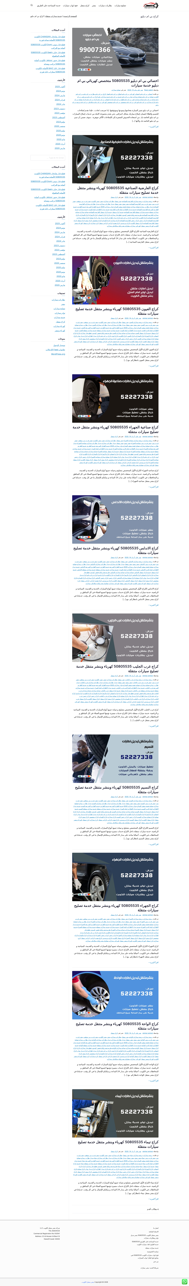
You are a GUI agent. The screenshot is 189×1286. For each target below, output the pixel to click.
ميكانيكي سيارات (112, 226)
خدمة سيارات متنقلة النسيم (87, 809)
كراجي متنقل (103, 223)
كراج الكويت (143, 218)
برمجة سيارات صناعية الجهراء (133, 440)
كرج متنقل (86, 223)
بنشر (94, 5)
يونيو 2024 (60, 91)
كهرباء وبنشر (60, 330)
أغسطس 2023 (58, 117)
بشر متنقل (118, 201)
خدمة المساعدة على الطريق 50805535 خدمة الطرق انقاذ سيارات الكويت (145, 1243)
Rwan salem (148, 90)
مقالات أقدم (152, 1209)
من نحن (155, 1261)
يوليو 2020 (60, 130)
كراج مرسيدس (125, 223)
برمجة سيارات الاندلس (135, 561)
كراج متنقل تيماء (144, 1174)
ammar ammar (148, 197)
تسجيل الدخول (59, 345)
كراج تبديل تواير (102, 218)
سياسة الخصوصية (152, 1252)
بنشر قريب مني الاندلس (147, 564)
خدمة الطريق (81, 207)
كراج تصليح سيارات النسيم (145, 817)
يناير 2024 (60, 104)
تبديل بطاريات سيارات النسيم (101, 803)
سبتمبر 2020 (59, 126)
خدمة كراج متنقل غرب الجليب (110, 691)
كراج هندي (116, 223)
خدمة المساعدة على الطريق (48, 5)
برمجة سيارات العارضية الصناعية (132, 201)
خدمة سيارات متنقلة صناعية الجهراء (142, 451)
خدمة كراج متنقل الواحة (143, 1048)
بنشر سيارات (145, 1268)
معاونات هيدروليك (124, 226)
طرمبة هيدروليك (136, 215)
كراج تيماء (142, 1172)
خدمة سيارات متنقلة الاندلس (86, 570)
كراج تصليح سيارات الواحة (145, 1054)
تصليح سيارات (120, 5)
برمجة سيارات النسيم (136, 801)
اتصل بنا (155, 1228)
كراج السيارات (84, 215)
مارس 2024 (60, 95)
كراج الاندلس (136, 575)
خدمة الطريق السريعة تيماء (91, 1161)
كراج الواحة (122, 1051)
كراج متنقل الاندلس (131, 581)
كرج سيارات (94, 223)
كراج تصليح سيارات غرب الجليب (109, 696)
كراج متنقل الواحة (135, 1056)
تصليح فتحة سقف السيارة (122, 207)
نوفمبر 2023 (59, 113)
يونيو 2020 (60, 135)
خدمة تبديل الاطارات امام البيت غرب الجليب (130, 688)
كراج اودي (135, 218)
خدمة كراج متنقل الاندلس (142, 572)
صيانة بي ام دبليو (149, 99)
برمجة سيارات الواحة (136, 1037)
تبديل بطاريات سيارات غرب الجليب (91, 682)
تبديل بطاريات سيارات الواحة (101, 1040)
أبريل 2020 (60, 144)
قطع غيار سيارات (115, 215)
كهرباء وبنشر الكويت (94, 462)
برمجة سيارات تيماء (136, 1155)
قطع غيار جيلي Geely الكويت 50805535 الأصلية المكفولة (48, 54)
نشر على (135, 90)
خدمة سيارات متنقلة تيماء (89, 1163)
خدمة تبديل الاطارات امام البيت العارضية (123, 209)
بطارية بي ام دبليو (89, 94)
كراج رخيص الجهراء (102, 935)
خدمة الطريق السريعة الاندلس (90, 567)
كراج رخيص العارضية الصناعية (129, 220)
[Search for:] (48, 158)
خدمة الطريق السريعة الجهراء (90, 924)
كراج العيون (131, 336)
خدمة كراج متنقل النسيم (143, 812)
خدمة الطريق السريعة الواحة (90, 1043)
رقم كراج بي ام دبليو (94, 97)
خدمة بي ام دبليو (115, 97)
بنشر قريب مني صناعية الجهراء (141, 443)
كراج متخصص (96, 220)
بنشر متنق (125, 204)
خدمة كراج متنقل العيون (143, 333)
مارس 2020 (60, 148)
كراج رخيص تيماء (124, 1172)
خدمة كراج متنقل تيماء (147, 1166)
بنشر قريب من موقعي (83, 201)
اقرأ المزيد (154, 126)
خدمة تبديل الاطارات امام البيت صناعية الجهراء (128, 449)
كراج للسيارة (106, 220)
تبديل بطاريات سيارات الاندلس (100, 564)
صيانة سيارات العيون (118, 333)
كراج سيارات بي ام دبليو (147, 102)
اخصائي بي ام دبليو (146, 94)
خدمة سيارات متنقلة (103, 330)
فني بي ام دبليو (129, 99)
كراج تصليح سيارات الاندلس (126, 578)
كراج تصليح (93, 218)
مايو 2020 (61, 139)
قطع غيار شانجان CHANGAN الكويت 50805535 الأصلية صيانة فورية (49, 38)
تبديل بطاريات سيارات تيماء (103, 1158)
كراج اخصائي (102, 215)
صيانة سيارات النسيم (118, 812)
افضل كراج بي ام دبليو (102, 94)
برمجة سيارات (148, 201)
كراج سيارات (115, 220)
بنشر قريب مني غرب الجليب (142, 682)
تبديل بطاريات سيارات (107, 204)
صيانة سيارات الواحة (118, 1048)
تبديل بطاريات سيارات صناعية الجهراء (89, 443)
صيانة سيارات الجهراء (118, 930)
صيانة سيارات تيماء (124, 1166)
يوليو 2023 (60, 122)
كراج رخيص (143, 220)
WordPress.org (58, 354)
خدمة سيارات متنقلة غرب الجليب (143, 691)
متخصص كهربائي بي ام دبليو (103, 102)
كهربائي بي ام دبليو (133, 102)
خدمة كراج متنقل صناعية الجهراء (108, 451)
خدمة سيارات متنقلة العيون (87, 330)
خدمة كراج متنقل (117, 212)
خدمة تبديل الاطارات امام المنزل (98, 209)
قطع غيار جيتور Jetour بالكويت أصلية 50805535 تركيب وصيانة (49, 62)
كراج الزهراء (93, 215)
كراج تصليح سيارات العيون (145, 339)
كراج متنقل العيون (148, 341)
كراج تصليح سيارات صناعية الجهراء (101, 457)
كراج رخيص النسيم (122, 817)
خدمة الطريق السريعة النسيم (90, 806)
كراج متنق (88, 220)
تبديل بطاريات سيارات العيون (101, 325)
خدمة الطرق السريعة (93, 207)
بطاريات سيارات (105, 5)
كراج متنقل (84, 5)
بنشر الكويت (95, 201)
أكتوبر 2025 (60, 86)
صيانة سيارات (139, 99)
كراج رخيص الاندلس (101, 578)
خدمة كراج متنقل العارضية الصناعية (100, 212)
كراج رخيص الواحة (123, 1054)
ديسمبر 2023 (59, 108)
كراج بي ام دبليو (91, 99)
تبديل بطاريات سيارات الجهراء (100, 922)
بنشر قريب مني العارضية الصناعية (140, 204)
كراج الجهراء (136, 933)
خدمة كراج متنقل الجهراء (142, 930)
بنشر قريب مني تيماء (148, 1158)
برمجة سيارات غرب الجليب (134, 680)
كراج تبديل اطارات (114, 218)
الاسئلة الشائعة (153, 1232)
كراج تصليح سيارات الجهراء (126, 935)
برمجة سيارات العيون (136, 322)
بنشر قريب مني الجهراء (147, 922)
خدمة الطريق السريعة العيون (90, 328)
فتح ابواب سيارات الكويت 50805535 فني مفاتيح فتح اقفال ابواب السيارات (144, 1256)
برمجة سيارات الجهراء (135, 919)
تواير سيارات (60, 313)
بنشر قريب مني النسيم (148, 803)
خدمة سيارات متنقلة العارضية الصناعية (136, 212)
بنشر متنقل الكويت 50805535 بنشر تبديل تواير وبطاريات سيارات (144, 1236)
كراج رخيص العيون (123, 339)
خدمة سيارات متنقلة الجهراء (87, 927)
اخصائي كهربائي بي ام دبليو (131, 94)
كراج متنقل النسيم (135, 820)
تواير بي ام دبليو (127, 97)
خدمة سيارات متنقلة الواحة (87, 1045)
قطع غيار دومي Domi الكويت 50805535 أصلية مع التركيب (48, 46)
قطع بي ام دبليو (119, 99)
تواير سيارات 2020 (107, 207)
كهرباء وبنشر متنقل (147, 226)
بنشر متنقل (118, 204)
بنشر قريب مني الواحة (148, 1040)
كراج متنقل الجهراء (131, 938)
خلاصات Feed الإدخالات (55, 350)
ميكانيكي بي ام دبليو (87, 102)
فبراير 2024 (60, 100)
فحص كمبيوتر (126, 215)
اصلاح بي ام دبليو (116, 94)
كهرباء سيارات (59, 326)
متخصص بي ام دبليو (119, 102)
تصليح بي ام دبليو (147, 97)
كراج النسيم (122, 814)
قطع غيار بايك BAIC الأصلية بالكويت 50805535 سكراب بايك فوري (50, 70)
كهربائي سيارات (135, 226)
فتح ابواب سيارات (70, 5)
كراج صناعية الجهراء (133, 460)
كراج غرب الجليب (139, 699)
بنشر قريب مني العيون (148, 325)
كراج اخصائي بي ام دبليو (105, 99)
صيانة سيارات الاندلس (117, 572)
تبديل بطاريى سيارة (146, 207)
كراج (108, 215)
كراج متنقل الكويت (136, 223)
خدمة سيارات (105, 97)
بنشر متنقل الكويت (87, 1282)
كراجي (110, 223)
